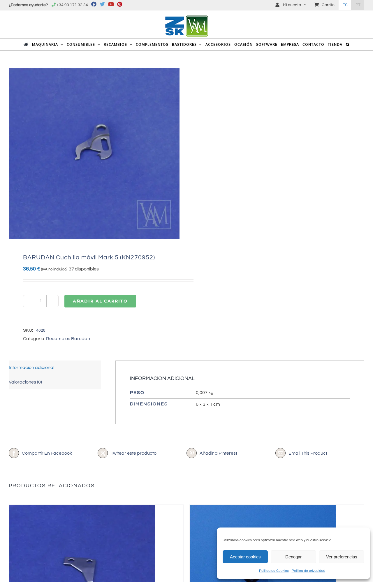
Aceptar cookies (245, 556)
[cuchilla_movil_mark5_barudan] (94, 153)
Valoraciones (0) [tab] (25, 382)
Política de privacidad (308, 571)
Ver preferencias (341, 556)
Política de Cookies (274, 571)
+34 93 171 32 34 (72, 5)
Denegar (293, 556)
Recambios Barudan (68, 338)
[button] (347, 44)
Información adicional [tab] (31, 367)
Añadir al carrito (100, 301)
